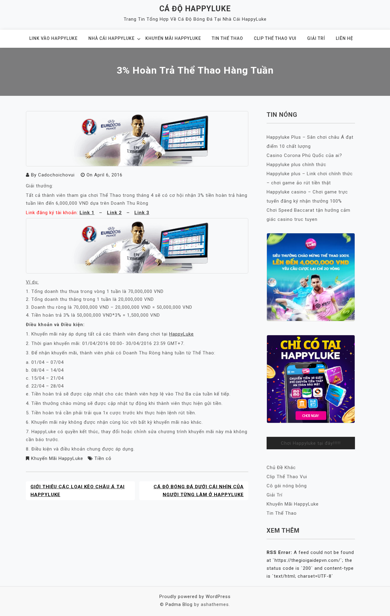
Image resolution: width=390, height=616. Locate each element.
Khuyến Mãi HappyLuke (173, 38)
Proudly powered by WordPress (195, 596)
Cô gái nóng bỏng (287, 486)
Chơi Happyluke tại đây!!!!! (311, 443)
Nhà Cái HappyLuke (111, 38)
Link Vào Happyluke (53, 38)
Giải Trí (316, 38)
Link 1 (87, 212)
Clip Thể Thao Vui (275, 38)
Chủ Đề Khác (281, 467)
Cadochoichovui (56, 175)
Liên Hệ (344, 38)
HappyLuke (181, 334)
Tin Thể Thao (227, 38)
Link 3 (141, 212)
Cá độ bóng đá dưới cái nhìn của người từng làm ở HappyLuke (199, 490)
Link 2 (114, 212)
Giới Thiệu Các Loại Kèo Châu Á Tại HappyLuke (77, 490)
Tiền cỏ (103, 458)
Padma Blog (179, 604)
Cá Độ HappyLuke (195, 8)
